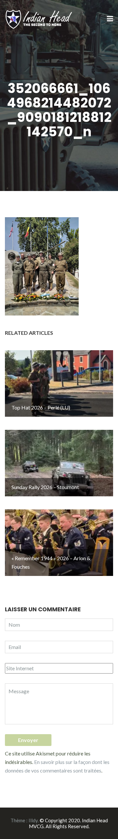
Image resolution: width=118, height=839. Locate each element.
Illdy (33, 820)
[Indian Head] (39, 18)
